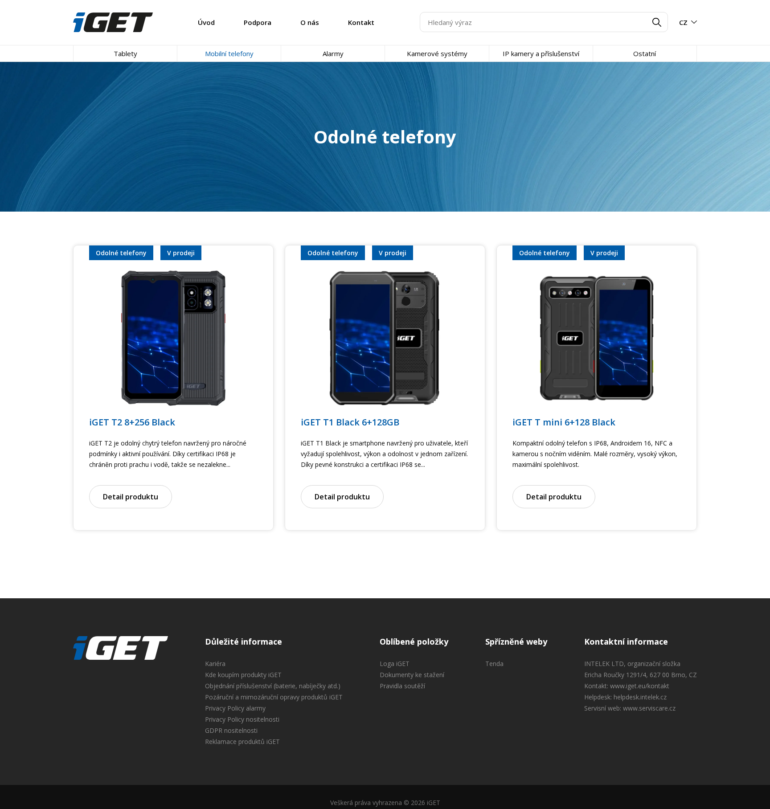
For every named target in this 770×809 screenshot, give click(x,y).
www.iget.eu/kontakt (639, 686)
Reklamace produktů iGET (242, 741)
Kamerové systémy (437, 53)
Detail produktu (130, 497)
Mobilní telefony (229, 53)
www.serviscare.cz (649, 708)
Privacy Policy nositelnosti (242, 719)
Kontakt (361, 22)
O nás (309, 22)
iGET (120, 648)
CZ (683, 22)
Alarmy (333, 53)
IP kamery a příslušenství (541, 53)
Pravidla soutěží (402, 686)
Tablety (125, 53)
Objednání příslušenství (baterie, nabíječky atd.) (272, 686)
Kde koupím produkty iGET (243, 674)
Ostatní (644, 53)
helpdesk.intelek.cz (640, 697)
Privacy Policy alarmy (235, 708)
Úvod (206, 22)
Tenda (494, 663)
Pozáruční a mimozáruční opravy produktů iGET (274, 697)
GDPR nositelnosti (231, 730)
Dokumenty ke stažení (412, 674)
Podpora (257, 22)
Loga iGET (395, 663)
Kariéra (215, 663)
